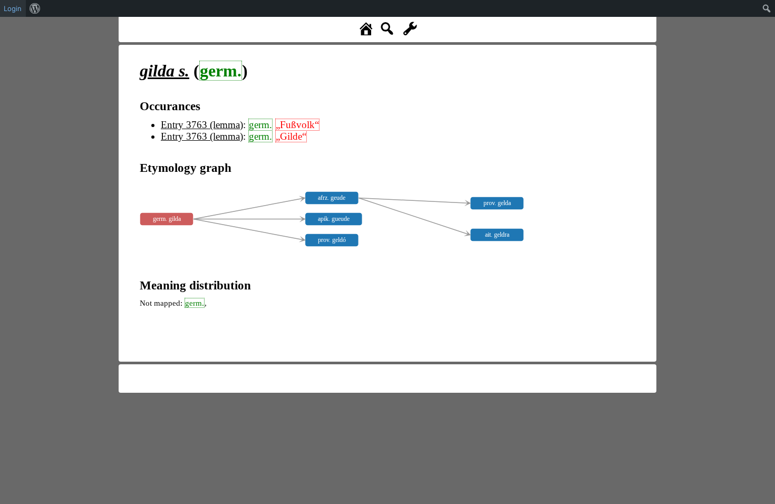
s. (164, 70)
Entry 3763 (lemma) (202, 124)
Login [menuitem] (13, 8)
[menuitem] (35, 8)
